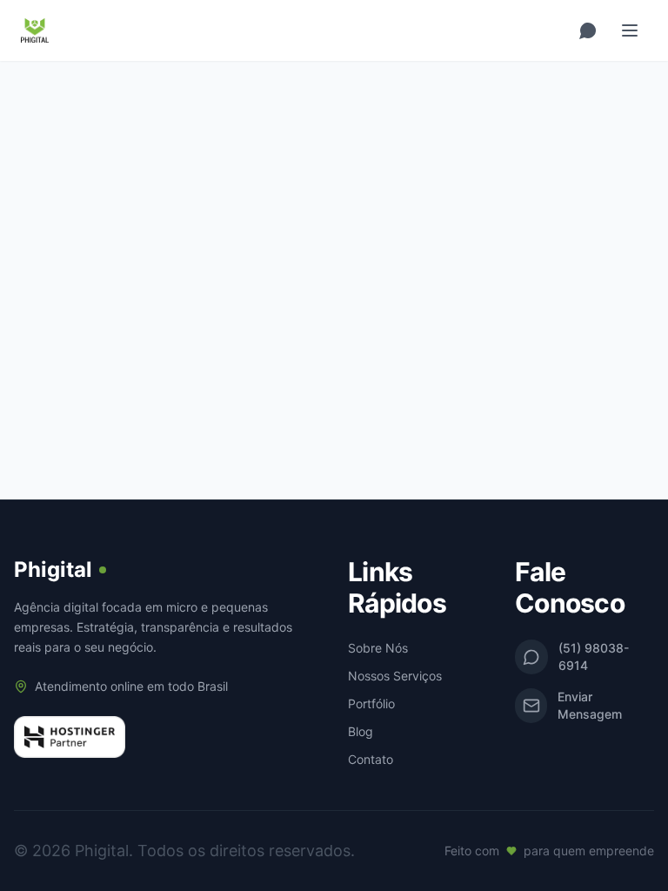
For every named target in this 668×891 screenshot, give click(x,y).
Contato (370, 759)
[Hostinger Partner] (69, 737)
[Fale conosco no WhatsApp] (588, 30)
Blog (360, 731)
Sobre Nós (378, 647)
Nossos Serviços (395, 675)
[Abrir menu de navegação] (629, 30)
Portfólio (371, 703)
